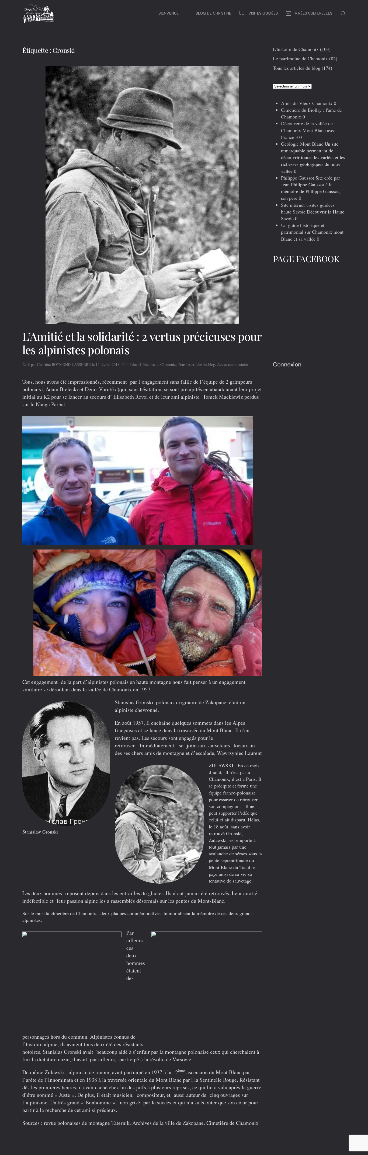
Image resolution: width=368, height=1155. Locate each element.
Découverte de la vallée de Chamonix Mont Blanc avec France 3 (308, 130)
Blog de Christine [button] (213, 13)
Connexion (287, 364)
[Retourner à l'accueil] (38, 13)
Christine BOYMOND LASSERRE (64, 364)
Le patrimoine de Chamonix (300, 58)
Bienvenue (168, 13)
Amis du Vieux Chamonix (306, 103)
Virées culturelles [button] (313, 13)
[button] (343, 13)
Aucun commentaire (232, 364)
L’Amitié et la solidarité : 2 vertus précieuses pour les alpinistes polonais (141, 343)
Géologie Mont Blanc (302, 144)
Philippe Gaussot (297, 177)
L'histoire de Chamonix (158, 364)
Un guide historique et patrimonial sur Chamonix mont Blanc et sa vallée (312, 232)
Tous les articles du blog (196, 364)
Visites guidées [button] (263, 13)
